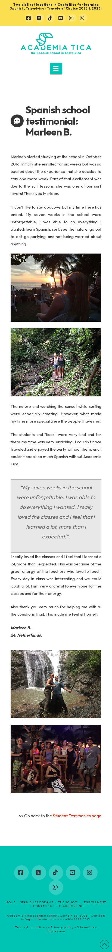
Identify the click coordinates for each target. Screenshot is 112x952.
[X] (40, 18)
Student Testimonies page (76, 815)
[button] (56, 68)
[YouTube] (61, 18)
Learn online (71, 906)
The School (68, 902)
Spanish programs (36, 902)
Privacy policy (62, 927)
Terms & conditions (31, 927)
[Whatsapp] (83, 18)
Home (10, 902)
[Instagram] (72, 18)
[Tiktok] (50, 18)
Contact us (43, 906)
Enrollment (95, 902)
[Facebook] (29, 18)
